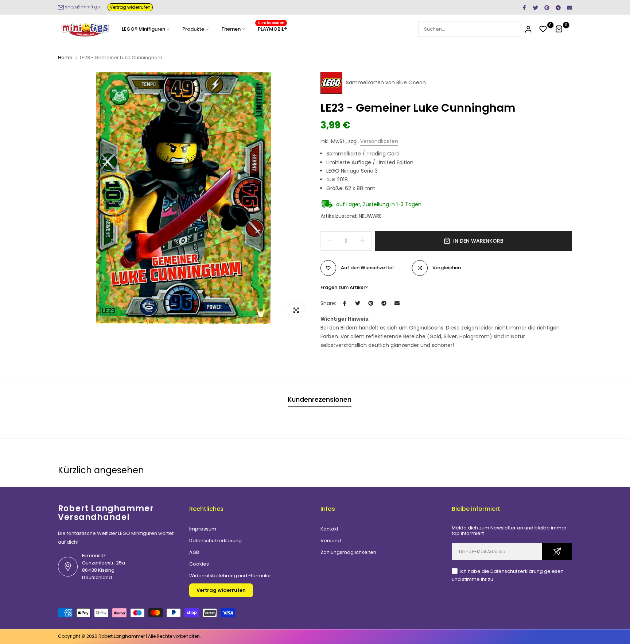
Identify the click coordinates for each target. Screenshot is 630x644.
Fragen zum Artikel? (344, 287)
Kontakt (329, 528)
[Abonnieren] (557, 551)
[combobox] (469, 29)
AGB (194, 552)
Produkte (193, 29)
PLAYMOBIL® (272, 28)
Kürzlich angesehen (101, 470)
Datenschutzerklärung (215, 540)
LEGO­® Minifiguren (143, 29)
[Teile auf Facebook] (524, 7)
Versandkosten (379, 141)
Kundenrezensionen (319, 399)
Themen (231, 29)
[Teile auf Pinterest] (546, 7)
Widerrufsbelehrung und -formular (230, 575)
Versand (330, 540)
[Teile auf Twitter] (535, 7)
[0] (543, 29)
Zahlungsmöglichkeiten (348, 552)
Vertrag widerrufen (130, 7)
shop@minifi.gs (82, 7)
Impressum (202, 528)
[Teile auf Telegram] (558, 7)
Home (65, 57)
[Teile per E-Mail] (569, 7)
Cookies (199, 563)
